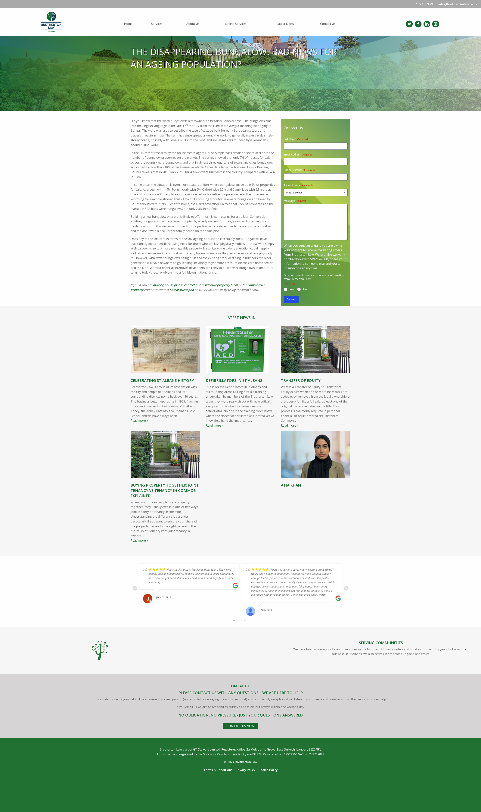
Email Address (298, 154)
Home (128, 24)
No (305, 289)
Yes (292, 289)
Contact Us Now (240, 726)
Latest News (285, 24)
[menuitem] (134, 23)
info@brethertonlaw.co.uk (457, 4)
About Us (193, 24)
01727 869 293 (424, 4)
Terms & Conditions (217, 770)
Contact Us (328, 24)
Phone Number (299, 170)
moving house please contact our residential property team (195, 285)
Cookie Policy (268, 770)
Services (157, 24)
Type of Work (298, 185)
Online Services (236, 24)
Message (295, 200)
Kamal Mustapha (182, 290)
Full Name (296, 139)
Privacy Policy (245, 770)
